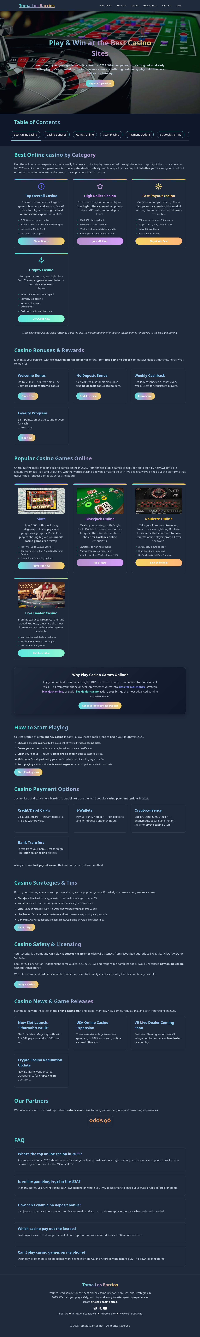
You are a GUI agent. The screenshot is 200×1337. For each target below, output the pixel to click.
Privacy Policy (108, 1313)
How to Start (150, 5)
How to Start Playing (131, 1313)
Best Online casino (25, 134)
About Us (63, 1313)
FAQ (178, 5)
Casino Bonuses (56, 134)
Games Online (85, 134)
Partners (167, 5)
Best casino (105, 5)
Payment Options (140, 134)
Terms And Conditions (84, 1313)
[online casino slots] (100, 1121)
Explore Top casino (100, 83)
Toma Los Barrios (37, 5)
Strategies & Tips (170, 134)
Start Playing (111, 134)
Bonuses (121, 5)
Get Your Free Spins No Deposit (100, 705)
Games (135, 5)
